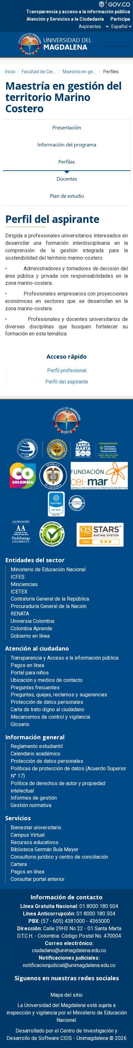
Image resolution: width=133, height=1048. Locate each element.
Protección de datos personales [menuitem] (47, 702)
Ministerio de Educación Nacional (48, 569)
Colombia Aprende (31, 628)
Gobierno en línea (30, 636)
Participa (120, 19)
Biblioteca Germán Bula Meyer (44, 849)
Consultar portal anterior (38, 879)
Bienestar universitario (36, 827)
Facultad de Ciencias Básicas (51, 71)
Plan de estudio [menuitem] (67, 196)
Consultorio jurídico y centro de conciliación (59, 857)
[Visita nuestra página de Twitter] (62, 988)
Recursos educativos (34, 842)
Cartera (19, 864)
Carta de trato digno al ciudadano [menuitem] (47, 709)
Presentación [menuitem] (66, 128)
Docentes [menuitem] (66, 179)
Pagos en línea (27, 872)
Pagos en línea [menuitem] (27, 665)
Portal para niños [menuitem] (30, 673)
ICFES (18, 577)
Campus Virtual (28, 835)
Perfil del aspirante (66, 382)
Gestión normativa (31, 805)
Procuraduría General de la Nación (49, 606)
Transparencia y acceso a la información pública (78, 11)
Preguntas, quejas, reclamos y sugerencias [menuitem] (59, 695)
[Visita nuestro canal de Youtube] (80, 988)
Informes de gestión (34, 798)
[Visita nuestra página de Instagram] (71, 988)
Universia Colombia (32, 621)
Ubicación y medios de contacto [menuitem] (47, 680)
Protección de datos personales (47, 761)
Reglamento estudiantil (37, 746)
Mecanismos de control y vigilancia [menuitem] (50, 717)
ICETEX (19, 592)
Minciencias (24, 584)
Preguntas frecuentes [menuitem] (35, 687)
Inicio (10, 71)
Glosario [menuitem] (20, 724)
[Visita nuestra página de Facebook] (53, 988)
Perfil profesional (67, 370)
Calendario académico (35, 754)
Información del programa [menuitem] (66, 145)
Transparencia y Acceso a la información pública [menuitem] (64, 658)
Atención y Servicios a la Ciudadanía (65, 19)
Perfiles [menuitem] (66, 162)
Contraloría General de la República (50, 599)
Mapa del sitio (66, 995)
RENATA (20, 614)
